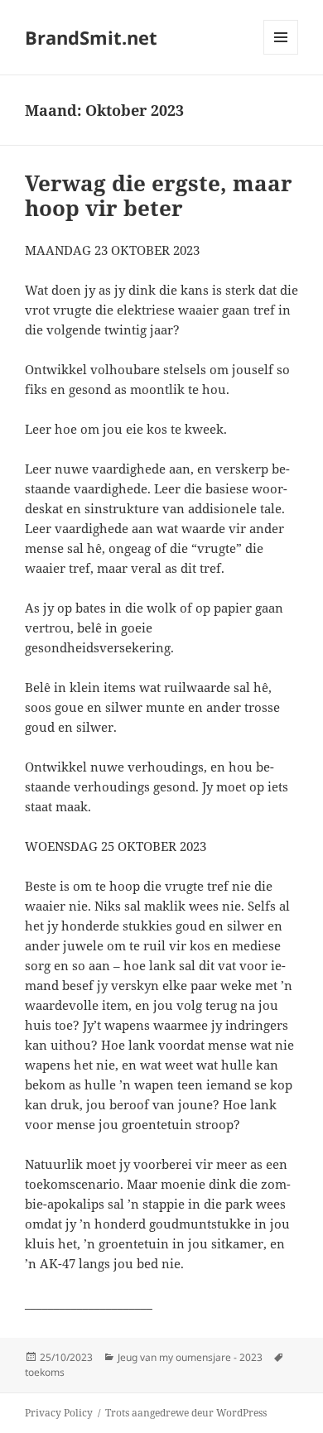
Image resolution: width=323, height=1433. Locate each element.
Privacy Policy (59, 1413)
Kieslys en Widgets (281, 54)
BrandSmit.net (91, 37)
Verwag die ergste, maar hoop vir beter (158, 195)
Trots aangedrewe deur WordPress (186, 1413)
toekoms (45, 1372)
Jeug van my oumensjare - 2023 (190, 1357)
